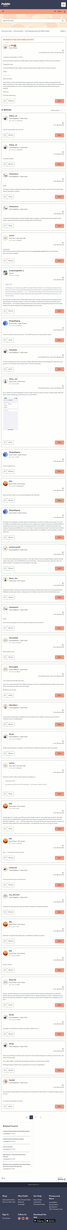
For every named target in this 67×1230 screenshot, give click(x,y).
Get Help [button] (38, 1196)
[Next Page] (40, 1117)
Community (37, 1202)
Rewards (21, 1202)
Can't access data (8, 1146)
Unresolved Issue (39, 1204)
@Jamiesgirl (6, 249)
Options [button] (62, 31)
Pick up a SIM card (8, 1202)
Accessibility (53, 1202)
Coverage (21, 1204)
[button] (5, 101)
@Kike (7, 284)
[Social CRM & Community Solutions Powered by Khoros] (61, 1178)
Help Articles (38, 1200)
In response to (16, 120)
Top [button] (4, 1178)
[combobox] (33, 21)
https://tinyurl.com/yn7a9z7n (10, 253)
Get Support (6, 1133)
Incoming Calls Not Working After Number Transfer (16, 1131)
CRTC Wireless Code (55, 1209)
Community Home (6, 31)
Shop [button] (4, 1196)
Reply (59, 101)
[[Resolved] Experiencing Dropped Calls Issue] (61, 110)
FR (55, 11)
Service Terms (53, 1205)
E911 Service (53, 1207)
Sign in (60, 11)
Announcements (18, 31)
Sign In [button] (5, 1214)
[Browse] (4, 11)
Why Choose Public (24, 1200)
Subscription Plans (8, 1200)
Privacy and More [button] (54, 1197)
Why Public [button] (23, 1196)
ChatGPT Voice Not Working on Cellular (13, 1139)
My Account (6, 1218)
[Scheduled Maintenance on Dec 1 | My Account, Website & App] (64, 110)
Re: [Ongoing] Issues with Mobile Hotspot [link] (37, 31)
